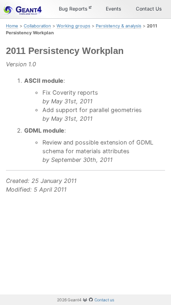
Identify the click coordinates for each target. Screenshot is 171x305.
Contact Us (149, 9)
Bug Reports (74, 9)
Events (113, 9)
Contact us (104, 299)
